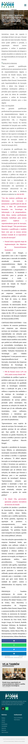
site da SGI (20, 194)
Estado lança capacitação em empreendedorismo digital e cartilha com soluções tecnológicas (13, 683)
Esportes (4, 728)
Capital (3, 720)
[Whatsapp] (6, 708)
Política (3, 718)
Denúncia (4, 730)
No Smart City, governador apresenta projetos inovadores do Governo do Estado (15, 502)
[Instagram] (3, 708)
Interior (3, 722)
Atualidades (4, 724)
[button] (14, 641)
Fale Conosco (5, 732)
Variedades (4, 726)
